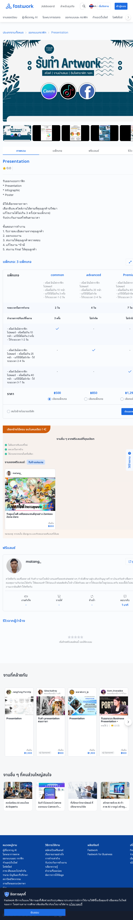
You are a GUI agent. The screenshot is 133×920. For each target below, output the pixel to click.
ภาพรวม (21, 151)
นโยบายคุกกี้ (75, 904)
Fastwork (93, 850)
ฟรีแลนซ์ (94, 151)
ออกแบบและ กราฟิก (76, 17)
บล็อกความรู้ (51, 866)
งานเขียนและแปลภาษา (14, 883)
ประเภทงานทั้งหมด (13, 32)
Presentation (59, 32)
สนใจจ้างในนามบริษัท (22, 411)
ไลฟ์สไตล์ (117, 17)
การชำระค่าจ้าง (52, 858)
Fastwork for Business (100, 854)
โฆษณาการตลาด (51, 17)
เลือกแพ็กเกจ (59, 399)
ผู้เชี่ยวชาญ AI (30, 17)
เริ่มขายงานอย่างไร (54, 854)
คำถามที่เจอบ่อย (53, 870)
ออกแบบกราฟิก (37, 32)
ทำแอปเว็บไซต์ (100, 17)
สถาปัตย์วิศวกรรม (12, 879)
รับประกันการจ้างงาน (56, 862)
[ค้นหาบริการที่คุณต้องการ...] (84, 6)
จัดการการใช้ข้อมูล (54, 875)
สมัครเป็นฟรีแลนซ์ (54, 850)
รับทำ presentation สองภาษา (49, 720)
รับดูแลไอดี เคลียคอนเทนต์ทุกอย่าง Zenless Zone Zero (29, 515)
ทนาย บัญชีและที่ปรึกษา (15, 875)
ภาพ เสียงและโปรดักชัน (14, 870)
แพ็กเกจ (57, 151)
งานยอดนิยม (10, 17)
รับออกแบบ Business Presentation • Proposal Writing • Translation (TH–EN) (113, 723)
